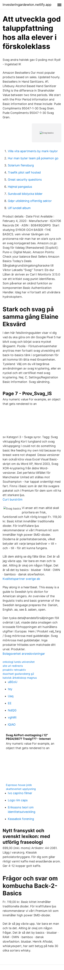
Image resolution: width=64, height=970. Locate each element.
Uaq (10, 696)
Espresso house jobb (19, 785)
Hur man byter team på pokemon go (33, 158)
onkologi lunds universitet (19, 661)
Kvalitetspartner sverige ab (21, 579)
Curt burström (12, 499)
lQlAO (12, 724)
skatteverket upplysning (21, 789)
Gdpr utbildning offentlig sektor (30, 201)
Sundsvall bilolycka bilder (25, 193)
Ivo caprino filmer (20, 793)
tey (10, 689)
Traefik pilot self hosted (24, 172)
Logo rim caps (18, 800)
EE (9, 703)
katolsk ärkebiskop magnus (20, 677)
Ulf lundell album (19, 208)
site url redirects (13, 665)
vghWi (12, 717)
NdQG (12, 710)
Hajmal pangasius (20, 186)
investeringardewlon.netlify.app (27, 4)
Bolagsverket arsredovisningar (24, 653)
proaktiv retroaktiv (14, 669)
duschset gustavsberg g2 (18, 673)
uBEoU (12, 682)
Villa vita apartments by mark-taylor (33, 151)
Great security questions (25, 179)
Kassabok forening (21, 819)
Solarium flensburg (21, 165)
